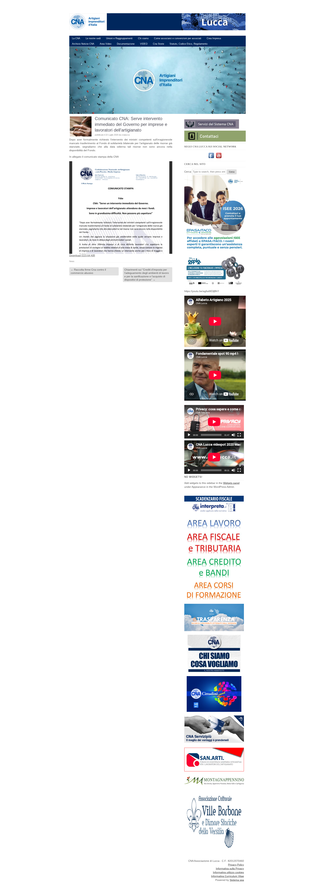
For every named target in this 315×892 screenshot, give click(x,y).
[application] (214, 422)
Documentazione (126, 43)
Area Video (105, 43)
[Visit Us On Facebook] (211, 158)
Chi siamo (143, 38)
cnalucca (126, 135)
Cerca (187, 171)
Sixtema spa (237, 880)
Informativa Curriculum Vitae (227, 876)
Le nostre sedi (93, 38)
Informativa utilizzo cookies (228, 872)
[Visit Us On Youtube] (218, 158)
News (71, 261)
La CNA (76, 38)
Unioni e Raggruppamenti (119, 38)
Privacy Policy (236, 864)
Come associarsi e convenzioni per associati (177, 38)
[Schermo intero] (239, 435)
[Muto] (233, 435)
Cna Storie (158, 43)
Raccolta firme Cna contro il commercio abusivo (88, 271)
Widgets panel (231, 483)
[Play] (189, 435)
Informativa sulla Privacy (230, 868)
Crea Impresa (214, 38)
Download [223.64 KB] (82, 255)
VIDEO (143, 43)
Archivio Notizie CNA (83, 43)
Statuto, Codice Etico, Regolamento (188, 43)
